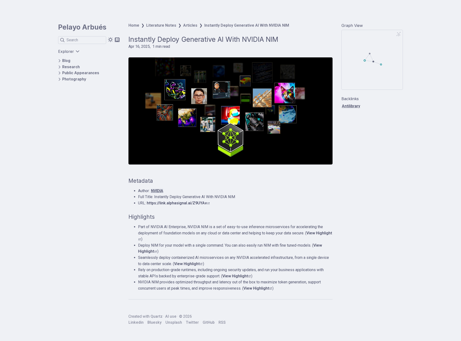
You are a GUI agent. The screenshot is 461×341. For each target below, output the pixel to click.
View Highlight (187, 264)
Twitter (192, 322)
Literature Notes (161, 25)
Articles (190, 25)
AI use (170, 316)
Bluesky (154, 322)
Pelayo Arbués (82, 27)
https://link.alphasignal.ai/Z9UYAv (177, 203)
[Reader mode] (117, 39)
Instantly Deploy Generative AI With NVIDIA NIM (246, 25)
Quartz (157, 316)
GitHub (209, 322)
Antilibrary (351, 106)
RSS (222, 322)
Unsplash (173, 322)
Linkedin (136, 322)
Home (133, 25)
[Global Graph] (398, 34)
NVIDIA (157, 191)
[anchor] (157, 180)
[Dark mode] (110, 39)
